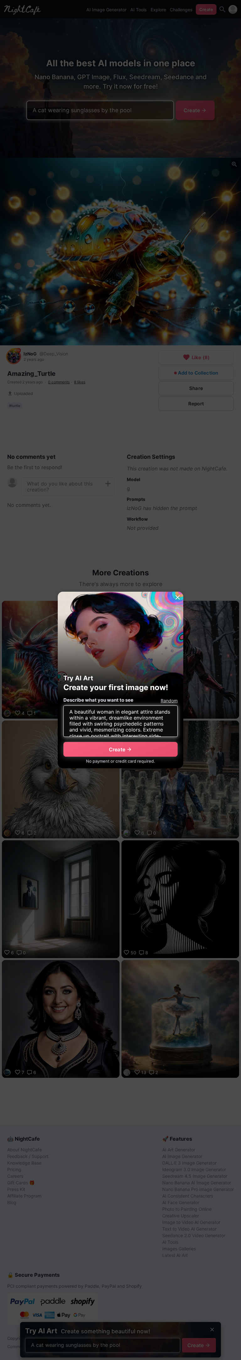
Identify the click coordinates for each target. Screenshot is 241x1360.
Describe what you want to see (98, 700)
